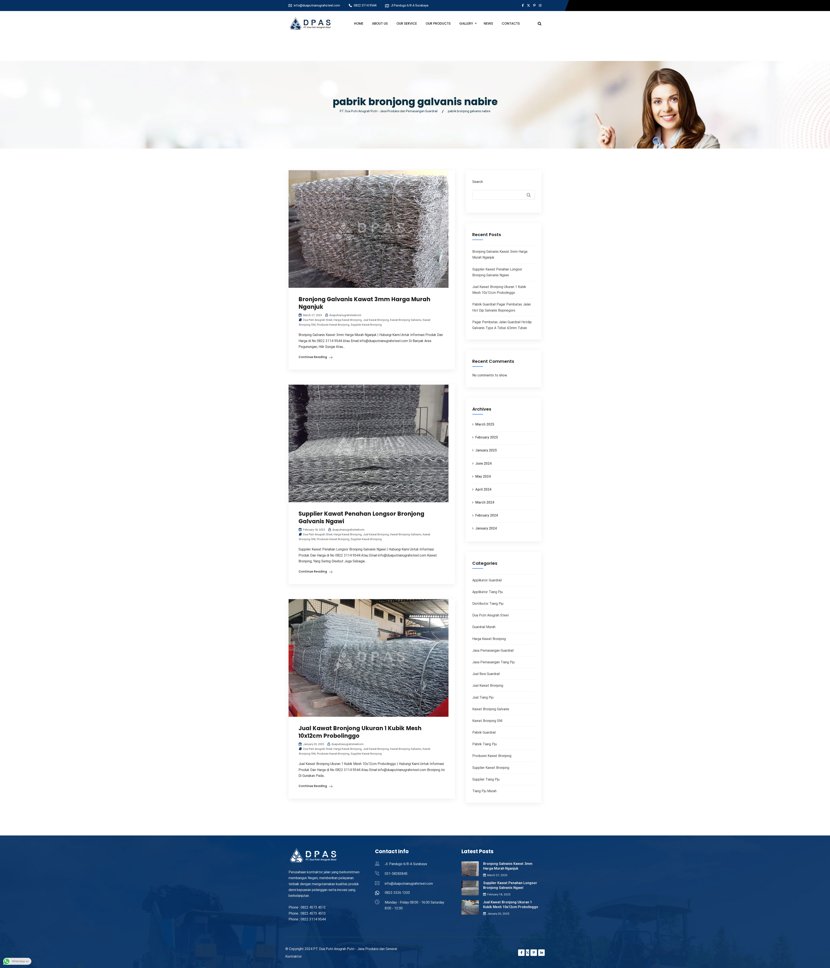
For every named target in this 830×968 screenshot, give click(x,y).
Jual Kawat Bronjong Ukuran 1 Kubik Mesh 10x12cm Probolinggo (359, 732)
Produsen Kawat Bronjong (333, 324)
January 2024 (486, 528)
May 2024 (483, 476)
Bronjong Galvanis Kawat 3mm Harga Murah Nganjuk (364, 303)
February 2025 (486, 437)
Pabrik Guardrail (484, 732)
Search (477, 182)
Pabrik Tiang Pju (484, 744)
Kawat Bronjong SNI (487, 721)
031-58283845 (396, 874)
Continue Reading (312, 357)
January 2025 (486, 450)
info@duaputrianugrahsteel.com (317, 5)
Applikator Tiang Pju (487, 592)
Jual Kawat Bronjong (376, 320)
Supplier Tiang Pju (486, 779)
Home (358, 23)
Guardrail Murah (483, 627)
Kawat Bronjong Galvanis (405, 320)
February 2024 (486, 515)
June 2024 (483, 463)
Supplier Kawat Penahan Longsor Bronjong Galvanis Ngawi (361, 517)
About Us (380, 23)
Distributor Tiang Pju (487, 604)
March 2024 (484, 502)
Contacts (511, 23)
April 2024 (483, 489)
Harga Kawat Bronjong (348, 320)
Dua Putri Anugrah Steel (317, 320)
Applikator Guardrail (487, 580)
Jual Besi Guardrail (486, 674)
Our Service (406, 23)
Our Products (438, 23)
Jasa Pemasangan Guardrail (493, 650)
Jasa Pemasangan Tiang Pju (493, 662)
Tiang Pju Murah (484, 791)
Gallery (466, 23)
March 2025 (484, 424)
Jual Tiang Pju (482, 697)
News (488, 23)
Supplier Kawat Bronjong (366, 324)
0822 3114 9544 (365, 5)
